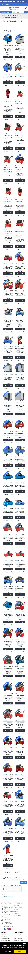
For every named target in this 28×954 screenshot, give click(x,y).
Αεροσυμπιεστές (17, 15)
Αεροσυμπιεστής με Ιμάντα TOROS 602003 (8, 460)
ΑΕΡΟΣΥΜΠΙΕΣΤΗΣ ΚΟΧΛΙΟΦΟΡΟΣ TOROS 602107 (20, 49)
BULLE (16, 263)
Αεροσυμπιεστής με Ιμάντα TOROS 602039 (8, 538)
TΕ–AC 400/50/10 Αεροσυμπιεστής (8, 172)
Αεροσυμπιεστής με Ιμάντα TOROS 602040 (20, 538)
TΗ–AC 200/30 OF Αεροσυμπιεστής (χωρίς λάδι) (20, 207)
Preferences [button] (8, 951)
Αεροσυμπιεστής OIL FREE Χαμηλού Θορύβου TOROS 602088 (8, 350)
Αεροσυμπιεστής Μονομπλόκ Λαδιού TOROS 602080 (20, 805)
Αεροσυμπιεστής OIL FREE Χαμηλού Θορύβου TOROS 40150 (20, 267)
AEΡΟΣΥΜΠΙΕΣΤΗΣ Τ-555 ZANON (20, 77)
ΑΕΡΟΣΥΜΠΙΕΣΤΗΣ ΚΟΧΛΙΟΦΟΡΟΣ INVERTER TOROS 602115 (20, 407)
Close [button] (24, 943)
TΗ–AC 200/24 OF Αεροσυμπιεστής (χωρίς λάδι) (8, 207)
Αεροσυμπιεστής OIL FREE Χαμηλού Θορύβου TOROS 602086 (8, 322)
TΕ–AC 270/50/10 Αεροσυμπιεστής (20, 140)
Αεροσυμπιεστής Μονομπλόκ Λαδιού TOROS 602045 (8, 805)
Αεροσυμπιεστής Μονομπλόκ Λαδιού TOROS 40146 (8, 778)
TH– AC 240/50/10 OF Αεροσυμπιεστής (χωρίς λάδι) (8, 110)
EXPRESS (6, 45)
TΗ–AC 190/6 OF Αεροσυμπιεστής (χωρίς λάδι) (20, 175)
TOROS (17, 45)
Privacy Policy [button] (21, 947)
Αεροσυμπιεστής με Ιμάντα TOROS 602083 (8, 589)
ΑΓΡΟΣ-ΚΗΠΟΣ (7, 15)
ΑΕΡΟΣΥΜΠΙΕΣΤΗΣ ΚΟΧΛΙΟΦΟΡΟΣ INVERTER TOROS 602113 (20, 379)
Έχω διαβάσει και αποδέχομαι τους (10, 895)
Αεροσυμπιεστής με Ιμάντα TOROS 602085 (20, 589)
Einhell (5, 100)
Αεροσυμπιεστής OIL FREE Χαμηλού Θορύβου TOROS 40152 (20, 295)
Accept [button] (20, 951)
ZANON (17, 74)
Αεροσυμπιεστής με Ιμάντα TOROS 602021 (8, 512)
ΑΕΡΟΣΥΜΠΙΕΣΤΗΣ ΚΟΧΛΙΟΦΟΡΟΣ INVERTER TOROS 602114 (8, 407)
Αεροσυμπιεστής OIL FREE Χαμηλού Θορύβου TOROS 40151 (8, 295)
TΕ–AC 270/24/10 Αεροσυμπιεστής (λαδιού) (8, 142)
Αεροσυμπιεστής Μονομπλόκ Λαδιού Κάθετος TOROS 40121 (8, 859)
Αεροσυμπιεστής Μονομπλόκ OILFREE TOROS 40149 (20, 643)
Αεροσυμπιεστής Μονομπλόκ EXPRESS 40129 (8, 616)
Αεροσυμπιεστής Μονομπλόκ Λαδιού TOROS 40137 (20, 697)
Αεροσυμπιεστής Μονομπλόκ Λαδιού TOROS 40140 (8, 751)
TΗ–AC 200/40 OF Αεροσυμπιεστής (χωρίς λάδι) (8, 239)
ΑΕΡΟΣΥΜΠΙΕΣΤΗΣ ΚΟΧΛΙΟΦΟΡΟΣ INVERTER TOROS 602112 (8, 379)
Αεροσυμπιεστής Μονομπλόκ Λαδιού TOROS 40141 (20, 751)
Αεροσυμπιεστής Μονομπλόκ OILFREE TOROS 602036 (8, 670)
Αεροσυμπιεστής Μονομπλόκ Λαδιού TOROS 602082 (20, 832)
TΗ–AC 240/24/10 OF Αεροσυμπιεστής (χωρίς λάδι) (20, 240)
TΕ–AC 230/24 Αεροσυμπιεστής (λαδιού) (20, 109)
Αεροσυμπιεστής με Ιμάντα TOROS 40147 (19, 434)
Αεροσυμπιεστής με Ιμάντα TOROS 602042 (20, 563)
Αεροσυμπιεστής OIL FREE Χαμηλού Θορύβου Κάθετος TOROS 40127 (19, 350)
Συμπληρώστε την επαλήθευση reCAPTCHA (11, 885)
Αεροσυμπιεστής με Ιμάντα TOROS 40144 (8, 434)
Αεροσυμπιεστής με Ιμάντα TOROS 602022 (20, 512)
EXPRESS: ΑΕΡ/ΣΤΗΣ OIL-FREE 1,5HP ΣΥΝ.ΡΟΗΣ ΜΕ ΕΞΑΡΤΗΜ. (8, 50)
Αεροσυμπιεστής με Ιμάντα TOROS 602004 (20, 460)
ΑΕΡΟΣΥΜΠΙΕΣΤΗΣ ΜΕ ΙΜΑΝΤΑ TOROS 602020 (8, 77)
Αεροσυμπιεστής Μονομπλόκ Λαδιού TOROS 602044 (20, 778)
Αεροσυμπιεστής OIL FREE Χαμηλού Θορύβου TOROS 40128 (8, 267)
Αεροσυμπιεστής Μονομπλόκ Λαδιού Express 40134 (8, 697)
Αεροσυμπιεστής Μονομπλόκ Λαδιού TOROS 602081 (8, 832)
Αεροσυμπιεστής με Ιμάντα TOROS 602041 (8, 563)
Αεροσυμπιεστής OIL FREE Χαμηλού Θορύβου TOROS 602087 (19, 322)
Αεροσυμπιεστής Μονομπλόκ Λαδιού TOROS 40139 (20, 724)
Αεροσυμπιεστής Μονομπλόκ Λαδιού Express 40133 (20, 670)
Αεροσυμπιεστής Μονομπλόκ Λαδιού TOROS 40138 (8, 724)
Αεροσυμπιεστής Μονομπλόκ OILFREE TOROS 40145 (20, 616)
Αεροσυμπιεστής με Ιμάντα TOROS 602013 (20, 486)
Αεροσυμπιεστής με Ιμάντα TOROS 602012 (8, 486)
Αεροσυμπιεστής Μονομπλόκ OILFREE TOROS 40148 (8, 643)
